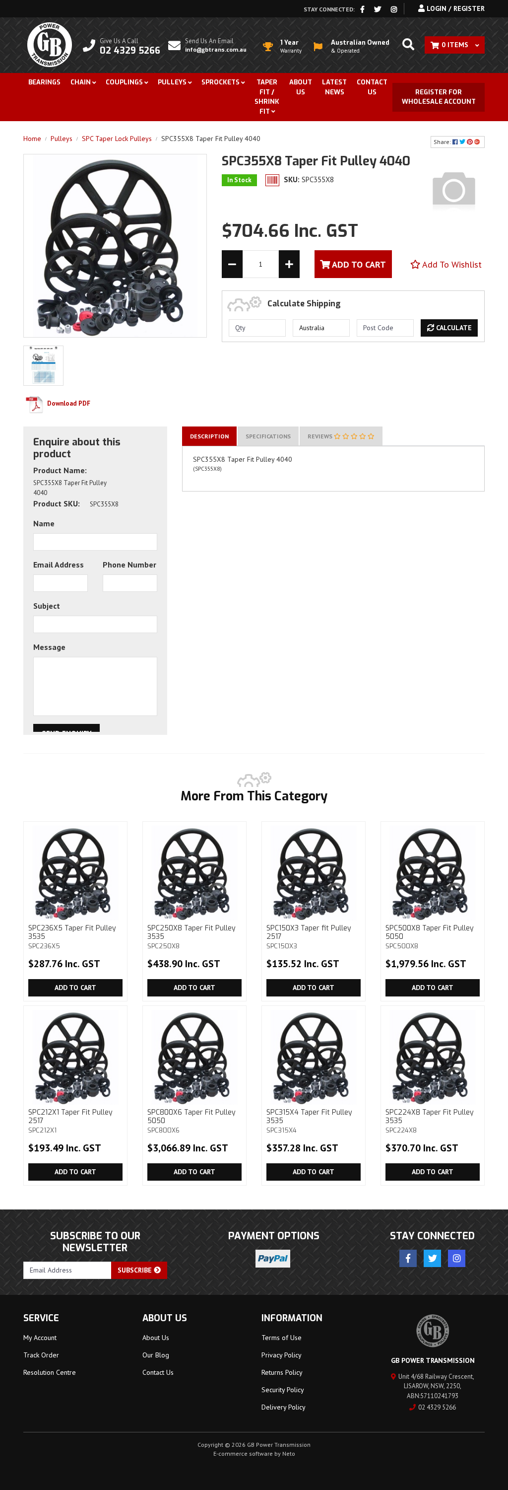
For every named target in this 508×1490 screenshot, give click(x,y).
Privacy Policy (281, 1354)
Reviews (321, 436)
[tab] (209, 436)
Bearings (44, 82)
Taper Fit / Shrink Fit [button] (266, 97)
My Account (40, 1337)
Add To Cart (358, 264)
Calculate (453, 327)
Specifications (268, 436)
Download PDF (68, 403)
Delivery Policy (283, 1407)
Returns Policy (282, 1372)
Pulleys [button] (172, 82)
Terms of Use (281, 1337)
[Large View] (43, 364)
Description (209, 436)
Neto (288, 1453)
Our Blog (155, 1354)
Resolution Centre (49, 1372)
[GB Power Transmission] (49, 44)
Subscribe (136, 1270)
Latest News (334, 87)
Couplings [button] (124, 82)
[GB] (454, 189)
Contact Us (372, 87)
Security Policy (282, 1389)
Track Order (41, 1354)
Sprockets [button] (220, 82)
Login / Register (455, 8)
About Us (300, 87)
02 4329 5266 (437, 1407)
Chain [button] (80, 82)
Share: (443, 141)
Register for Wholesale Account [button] (439, 97)
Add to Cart (75, 987)
